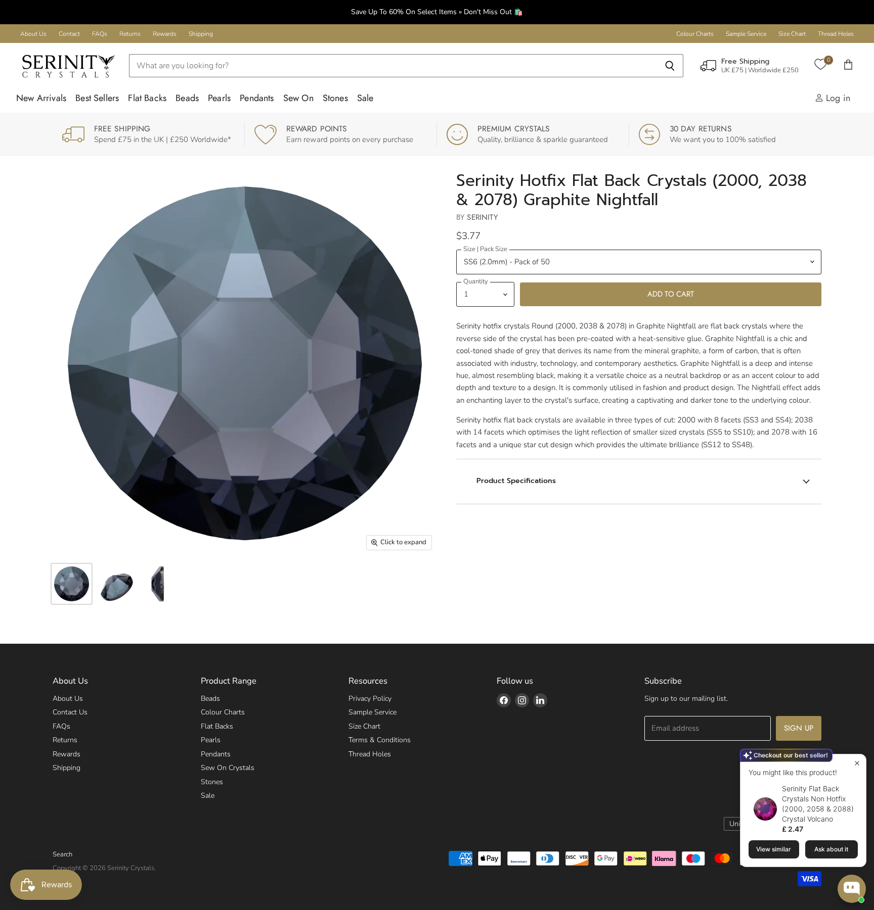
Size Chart (792, 33)
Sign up (798, 728)
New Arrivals (41, 98)
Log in (836, 98)
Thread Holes (836, 33)
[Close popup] (857, 763)
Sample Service (746, 33)
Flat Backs (147, 98)
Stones (335, 98)
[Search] (670, 65)
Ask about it (831, 849)
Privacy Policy (369, 698)
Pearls (219, 98)
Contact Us (70, 712)
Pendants (257, 98)
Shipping (201, 33)
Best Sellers (97, 98)
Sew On (298, 98)
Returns (130, 33)
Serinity (482, 217)
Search (62, 854)
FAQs (99, 33)
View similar (773, 849)
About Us (33, 33)
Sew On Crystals (227, 768)
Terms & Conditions (379, 740)
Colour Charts (695, 33)
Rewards (165, 33)
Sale (365, 98)
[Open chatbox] (852, 889)
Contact (69, 33)
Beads (187, 98)
